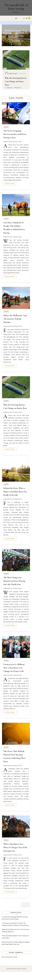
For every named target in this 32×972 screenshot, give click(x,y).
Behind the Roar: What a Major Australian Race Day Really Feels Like (16, 33)
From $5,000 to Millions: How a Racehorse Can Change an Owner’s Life (14, 667)
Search (25, 905)
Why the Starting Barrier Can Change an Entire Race (16, 81)
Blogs (6, 127)
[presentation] (5, 69)
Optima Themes (21, 968)
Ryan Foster (18, 141)
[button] (12, 44)
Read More (16, 41)
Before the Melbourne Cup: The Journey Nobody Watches (15, 319)
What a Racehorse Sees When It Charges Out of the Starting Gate (15, 847)
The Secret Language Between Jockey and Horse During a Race (14, 134)
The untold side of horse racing (16, 7)
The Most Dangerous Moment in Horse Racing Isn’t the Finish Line (14, 581)
